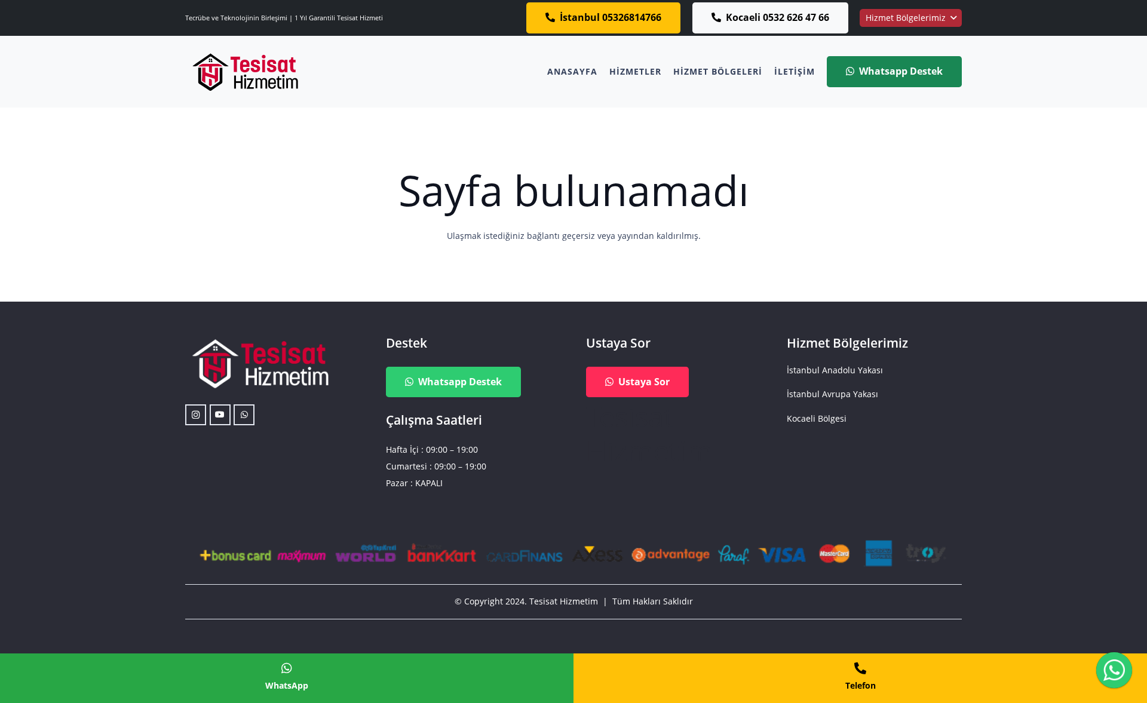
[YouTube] (220, 414)
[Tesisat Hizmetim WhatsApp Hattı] (1114, 671)
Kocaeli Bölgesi (817, 418)
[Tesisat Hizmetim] (245, 72)
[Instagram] (195, 414)
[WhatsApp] (244, 414)
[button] (910, 18)
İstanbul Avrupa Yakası (832, 394)
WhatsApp (286, 685)
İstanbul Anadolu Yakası (835, 370)
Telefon (860, 685)
